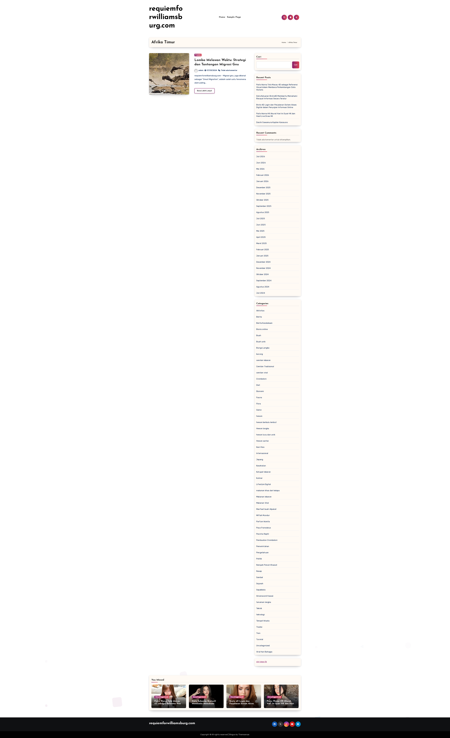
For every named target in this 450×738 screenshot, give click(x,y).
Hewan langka (262, 428)
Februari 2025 (262, 249)
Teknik (259, 608)
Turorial (259, 639)
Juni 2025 (261, 225)
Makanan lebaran (264, 497)
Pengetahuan (262, 552)
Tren (258, 633)
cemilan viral (262, 373)
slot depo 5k (261, 662)
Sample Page (234, 17)
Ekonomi (260, 391)
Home (222, 17)
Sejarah (259, 583)
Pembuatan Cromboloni (266, 540)
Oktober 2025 (262, 200)
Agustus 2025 (262, 212)
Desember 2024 (263, 262)
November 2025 (263, 194)
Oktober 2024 (262, 274)
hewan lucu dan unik (265, 435)
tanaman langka (263, 602)
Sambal (259, 577)
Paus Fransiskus (263, 528)
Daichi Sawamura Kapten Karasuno (272, 122)
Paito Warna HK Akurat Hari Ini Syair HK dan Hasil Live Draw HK (275, 114)
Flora (258, 404)
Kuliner (259, 478)
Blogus (232, 734)
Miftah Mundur (263, 515)
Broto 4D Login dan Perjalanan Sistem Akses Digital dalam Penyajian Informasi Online (276, 106)
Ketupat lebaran (263, 472)
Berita (259, 317)
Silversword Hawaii (264, 596)
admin (200, 70)
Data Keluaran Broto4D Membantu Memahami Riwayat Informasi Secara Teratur (276, 97)
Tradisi (259, 627)
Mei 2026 (260, 169)
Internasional (262, 453)
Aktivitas (260, 311)
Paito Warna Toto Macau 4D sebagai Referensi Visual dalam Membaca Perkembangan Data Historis (277, 87)
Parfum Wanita (263, 521)
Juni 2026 (261, 163)
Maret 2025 (261, 243)
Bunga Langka (262, 348)
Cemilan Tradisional (265, 366)
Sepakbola (260, 590)
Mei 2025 (260, 231)
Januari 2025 (262, 256)
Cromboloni (261, 379)
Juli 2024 (260, 293)
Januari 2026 (262, 181)
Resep (259, 571)
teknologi (260, 614)
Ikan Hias (260, 447)
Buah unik (260, 342)
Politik (259, 559)
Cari (258, 57)
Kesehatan (261, 466)
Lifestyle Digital (263, 484)
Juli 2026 (260, 156)
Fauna (198, 55)
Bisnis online (262, 329)
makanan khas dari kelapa (267, 490)
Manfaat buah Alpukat (266, 509)
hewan (259, 416)
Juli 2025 (260, 218)
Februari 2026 (262, 175)
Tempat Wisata (263, 621)
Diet (258, 385)
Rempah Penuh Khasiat (266, 565)
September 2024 (263, 280)
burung (259, 354)
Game (258, 410)
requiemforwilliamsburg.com (166, 17)
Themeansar (243, 734)
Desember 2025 (263, 187)
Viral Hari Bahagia (264, 652)
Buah (258, 335)
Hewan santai (262, 441)
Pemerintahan (262, 546)
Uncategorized (263, 645)
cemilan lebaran (263, 360)
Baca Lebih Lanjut (204, 91)
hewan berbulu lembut (266, 422)
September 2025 (263, 206)
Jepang (259, 459)
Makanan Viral (262, 503)
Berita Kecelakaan (264, 323)
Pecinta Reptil (262, 534)
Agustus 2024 (262, 287)
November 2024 (263, 268)
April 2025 (261, 237)
